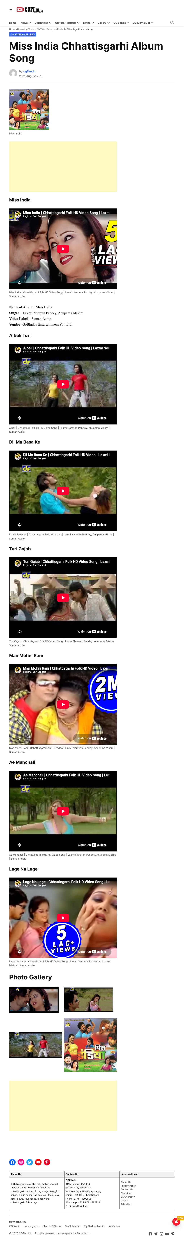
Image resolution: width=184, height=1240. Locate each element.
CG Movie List (141, 22)
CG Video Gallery (45, 29)
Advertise (126, 1204)
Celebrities (41, 22)
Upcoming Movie (25, 29)
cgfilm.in (29, 71)
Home (12, 22)
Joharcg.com (31, 1226)
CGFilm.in (14, 1226)
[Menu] (11, 9)
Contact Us (127, 1189)
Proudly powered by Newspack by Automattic (62, 1233)
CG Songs (119, 22)
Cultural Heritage (65, 22)
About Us (126, 1182)
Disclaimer (126, 1193)
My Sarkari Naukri (94, 1226)
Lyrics (87, 22)
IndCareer (114, 1226)
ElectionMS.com (52, 1226)
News (24, 22)
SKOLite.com (72, 1226)
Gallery (102, 22)
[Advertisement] (63, 166)
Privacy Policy (128, 1185)
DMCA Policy (128, 1196)
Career (124, 1200)
